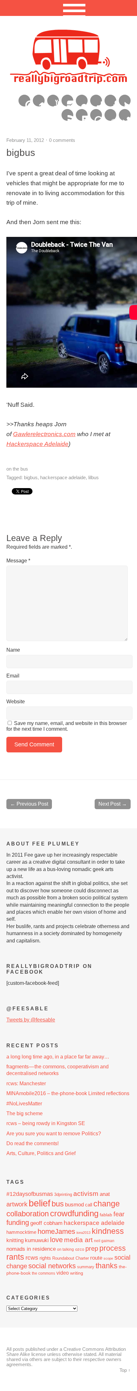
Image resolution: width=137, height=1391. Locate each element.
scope (108, 1258)
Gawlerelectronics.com (44, 434)
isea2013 (83, 1232)
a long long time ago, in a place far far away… (57, 1056)
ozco (79, 1249)
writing (76, 1273)
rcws (31, 1257)
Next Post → (112, 804)
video (62, 1273)
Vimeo (39, 100)
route (96, 1258)
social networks (52, 1266)
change (106, 1203)
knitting (15, 1240)
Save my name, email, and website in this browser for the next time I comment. (66, 726)
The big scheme (24, 1113)
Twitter (125, 100)
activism (85, 1193)
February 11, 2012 (25, 140)
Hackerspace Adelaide (37, 444)
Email (12, 675)
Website (15, 701)
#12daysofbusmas (29, 1193)
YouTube (53, 100)
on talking (65, 1249)
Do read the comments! (32, 1143)
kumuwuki (37, 1240)
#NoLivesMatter (24, 1103)
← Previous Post (29, 804)
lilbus (93, 477)
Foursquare (96, 115)
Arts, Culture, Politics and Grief (41, 1153)
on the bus (17, 469)
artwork (16, 1204)
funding (17, 1222)
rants (15, 1257)
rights (45, 1258)
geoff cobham (46, 1223)
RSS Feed (67, 115)
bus (58, 1204)
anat (105, 1194)
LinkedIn (82, 115)
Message (18, 560)
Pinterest (24, 100)
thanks (107, 1266)
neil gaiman (104, 1241)
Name (13, 650)
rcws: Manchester (26, 1083)
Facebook (110, 100)
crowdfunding (74, 1213)
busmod (74, 1205)
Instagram (67, 100)
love (56, 1240)
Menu (68, 8)
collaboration (27, 1214)
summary (85, 1266)
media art (78, 1239)
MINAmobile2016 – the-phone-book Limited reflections (67, 1093)
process (112, 1248)
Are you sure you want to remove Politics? (53, 1133)
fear (119, 1214)
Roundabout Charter (70, 1258)
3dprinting (63, 1194)
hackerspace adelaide (63, 477)
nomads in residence (31, 1249)
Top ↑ (125, 1370)
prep (91, 1248)
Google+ (96, 100)
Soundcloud (110, 115)
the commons (43, 1273)
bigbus (31, 477)
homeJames (56, 1231)
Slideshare (125, 115)
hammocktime (21, 1232)
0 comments (62, 140)
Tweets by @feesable (30, 1019)
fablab (106, 1214)
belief (39, 1203)
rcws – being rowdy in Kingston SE (45, 1123)
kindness (108, 1231)
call (88, 1204)
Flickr (82, 100)
